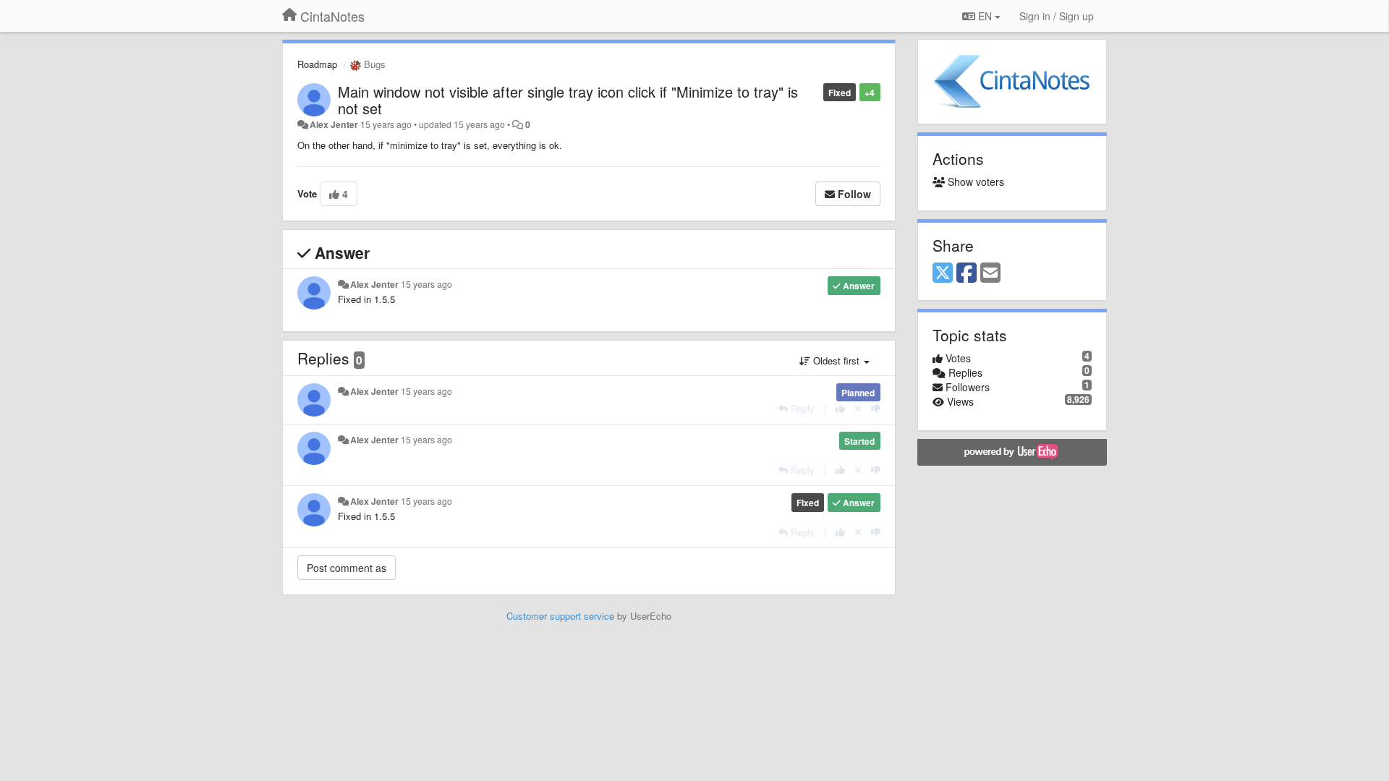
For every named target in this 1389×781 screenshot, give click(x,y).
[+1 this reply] (840, 408)
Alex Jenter (334, 124)
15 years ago (426, 284)
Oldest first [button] (836, 360)
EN (985, 16)
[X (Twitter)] (943, 273)
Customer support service (560, 616)
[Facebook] (966, 273)
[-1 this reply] (875, 408)
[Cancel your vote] (858, 408)
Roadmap (317, 64)
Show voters (974, 181)
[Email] (990, 273)
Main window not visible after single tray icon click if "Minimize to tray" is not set (568, 100)
